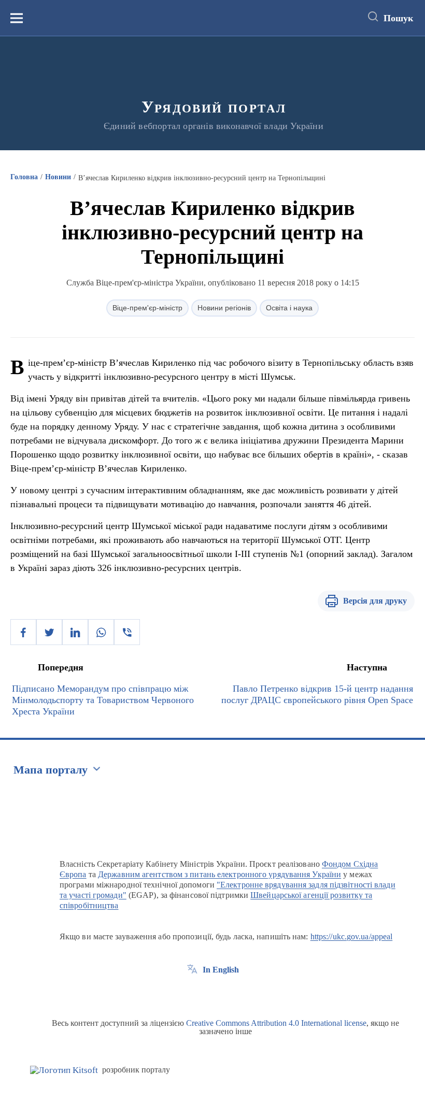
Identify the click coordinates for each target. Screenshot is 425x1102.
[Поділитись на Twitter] (49, 632)
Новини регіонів (224, 308)
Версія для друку (375, 600)
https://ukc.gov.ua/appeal (351, 936)
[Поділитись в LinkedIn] (75, 632)
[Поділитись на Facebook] (23, 632)
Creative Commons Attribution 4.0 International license (276, 1023)
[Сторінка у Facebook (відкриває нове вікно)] (192, 993)
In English (221, 969)
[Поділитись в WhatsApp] (101, 632)
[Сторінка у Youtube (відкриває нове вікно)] (230, 993)
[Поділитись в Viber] (127, 632)
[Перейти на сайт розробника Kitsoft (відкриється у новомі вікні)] (64, 1070)
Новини (58, 177)
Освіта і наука (289, 308)
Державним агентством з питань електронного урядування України (219, 874)
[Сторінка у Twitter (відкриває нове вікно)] (211, 993)
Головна (24, 177)
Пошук (398, 18)
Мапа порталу (50, 769)
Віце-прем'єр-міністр (147, 308)
